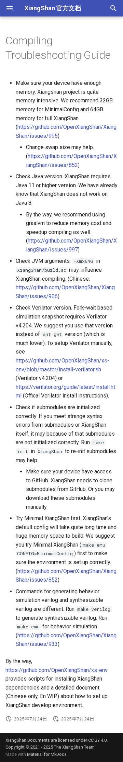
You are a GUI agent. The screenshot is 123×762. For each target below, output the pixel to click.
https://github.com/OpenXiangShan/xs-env (56, 670)
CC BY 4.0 (97, 740)
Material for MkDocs (47, 754)
